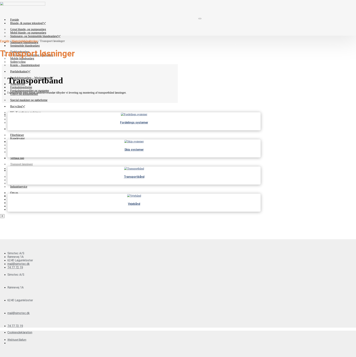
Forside (14, 19)
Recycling (16, 106)
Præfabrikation (18, 71)
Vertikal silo (17, 158)
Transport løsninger (21, 164)
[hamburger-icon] (199, 18)
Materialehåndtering (25, 41)
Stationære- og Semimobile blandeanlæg (33, 36)
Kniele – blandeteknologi (25, 65)
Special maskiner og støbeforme (28, 100)
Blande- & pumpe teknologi (26, 23)
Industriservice (18, 186)
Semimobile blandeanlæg (25, 45)
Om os (14, 192)
